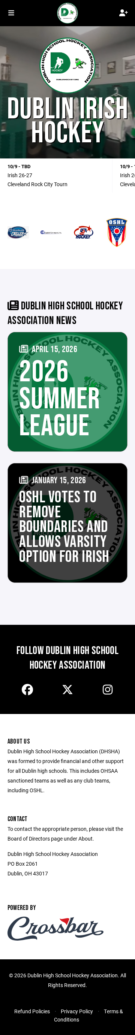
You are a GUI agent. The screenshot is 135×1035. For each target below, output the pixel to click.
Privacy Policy (77, 1011)
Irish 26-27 (20, 175)
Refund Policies (32, 1011)
